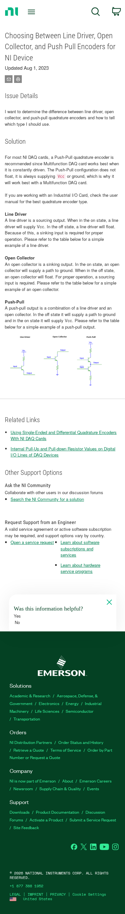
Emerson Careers (95, 781)
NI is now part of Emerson (33, 781)
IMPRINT (35, 894)
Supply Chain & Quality (60, 788)
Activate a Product (46, 820)
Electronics (49, 703)
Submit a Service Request (93, 820)
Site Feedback (26, 827)
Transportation (26, 719)
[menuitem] (95, 13)
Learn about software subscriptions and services (80, 548)
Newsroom (23, 788)
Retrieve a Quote (28, 750)
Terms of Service (65, 750)
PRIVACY (58, 894)
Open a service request (32, 542)
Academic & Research (30, 695)
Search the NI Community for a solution (47, 499)
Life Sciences (47, 711)
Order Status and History (80, 742)
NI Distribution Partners (31, 742)
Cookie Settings (89, 894)
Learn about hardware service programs (80, 568)
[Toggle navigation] (32, 12)
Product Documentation (57, 812)
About (67, 781)
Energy (72, 703)
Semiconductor (80, 711)
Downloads (19, 812)
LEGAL (15, 894)
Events (93, 788)
